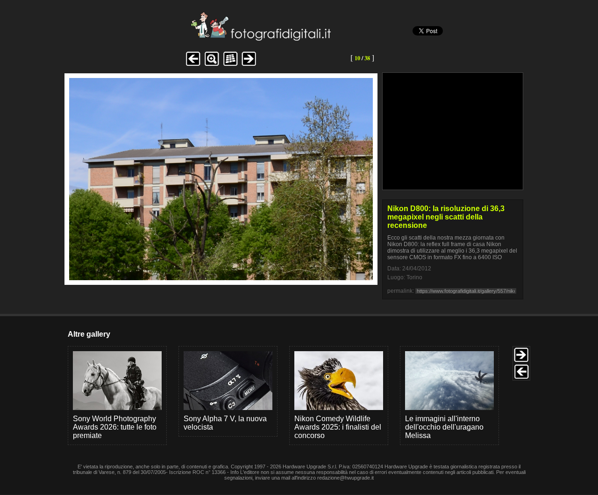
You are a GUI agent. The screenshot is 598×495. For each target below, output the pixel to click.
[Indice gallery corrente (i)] (230, 65)
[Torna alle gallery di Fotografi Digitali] (197, 38)
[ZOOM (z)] (211, 65)
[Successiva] (221, 278)
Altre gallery (89, 334)
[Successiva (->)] (249, 65)
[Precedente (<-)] (193, 65)
